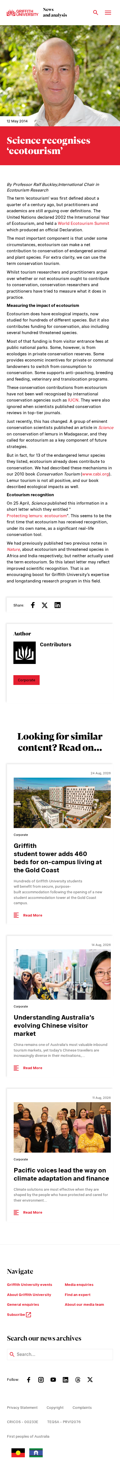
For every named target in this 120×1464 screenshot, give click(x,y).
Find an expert (77, 1295)
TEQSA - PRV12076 (64, 1422)
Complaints (82, 1407)
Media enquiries (79, 1285)
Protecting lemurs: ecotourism (37, 515)
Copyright (55, 1407)
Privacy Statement (22, 1407)
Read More (32, 915)
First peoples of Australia (28, 1436)
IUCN (73, 400)
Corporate (26, 680)
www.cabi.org (95, 474)
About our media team (84, 1304)
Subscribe (16, 1315)
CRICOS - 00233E (22, 1422)
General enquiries (23, 1304)
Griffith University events (29, 1285)
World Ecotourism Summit (83, 223)
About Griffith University (29, 1295)
